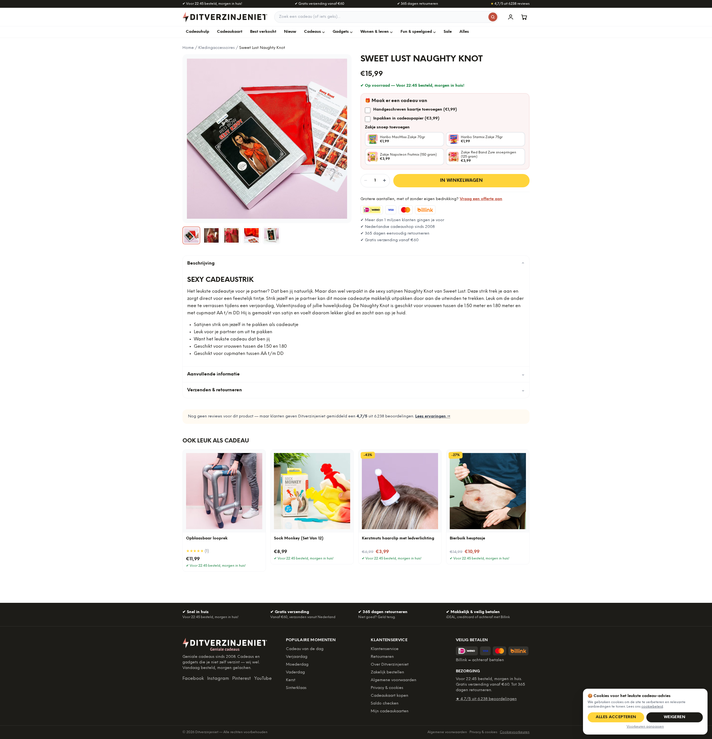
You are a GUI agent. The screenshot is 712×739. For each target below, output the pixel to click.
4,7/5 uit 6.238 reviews (510, 4)
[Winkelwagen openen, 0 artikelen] (524, 17)
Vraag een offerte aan (481, 199)
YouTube (263, 678)
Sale (448, 32)
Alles (464, 32)
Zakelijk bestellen (387, 672)
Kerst (290, 680)
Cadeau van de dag (304, 649)
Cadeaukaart (229, 32)
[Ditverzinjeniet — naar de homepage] (225, 17)
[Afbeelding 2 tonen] (211, 235)
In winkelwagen (461, 180)
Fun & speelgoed (416, 32)
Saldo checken (385, 703)
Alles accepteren (616, 717)
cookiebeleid (652, 706)
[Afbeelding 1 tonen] (191, 235)
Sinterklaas (296, 688)
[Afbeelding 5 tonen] (271, 235)
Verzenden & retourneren (356, 390)
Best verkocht (263, 32)
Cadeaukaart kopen (389, 696)
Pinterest (241, 678)
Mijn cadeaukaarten (390, 711)
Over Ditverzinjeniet (390, 665)
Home (188, 48)
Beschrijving (356, 263)
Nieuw (290, 32)
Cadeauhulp (197, 32)
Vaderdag (295, 672)
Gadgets (341, 32)
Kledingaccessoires (216, 48)
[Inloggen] (510, 17)
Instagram (218, 678)
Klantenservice (385, 649)
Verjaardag (296, 657)
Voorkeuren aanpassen (645, 726)
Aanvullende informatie (356, 374)
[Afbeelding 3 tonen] (231, 235)
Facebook (193, 678)
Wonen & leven (374, 32)
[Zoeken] (492, 17)
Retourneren (382, 657)
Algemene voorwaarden (393, 680)
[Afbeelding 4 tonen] (251, 235)
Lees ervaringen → (432, 416)
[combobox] (386, 17)
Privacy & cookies (387, 688)
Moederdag (297, 665)
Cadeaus (312, 32)
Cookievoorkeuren (515, 732)
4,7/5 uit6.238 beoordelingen (486, 699)
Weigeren (674, 717)
